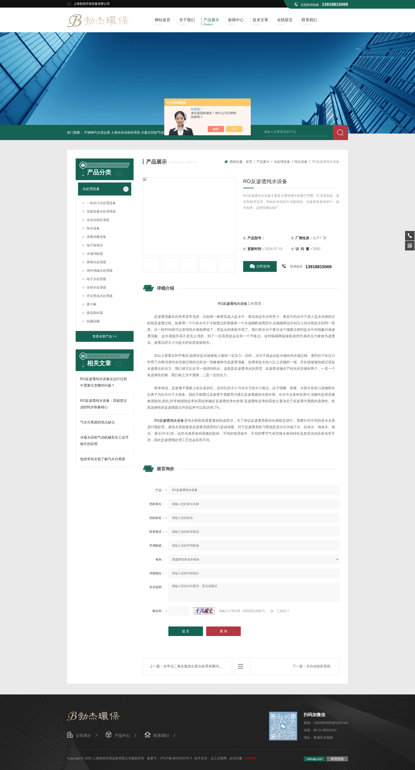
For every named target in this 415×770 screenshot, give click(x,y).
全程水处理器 (96, 287)
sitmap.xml (314, 759)
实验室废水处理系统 (101, 211)
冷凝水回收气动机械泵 (157, 132)
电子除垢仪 (95, 245)
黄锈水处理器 (96, 262)
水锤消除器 (95, 253)
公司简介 (83, 735)
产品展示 (263, 161)
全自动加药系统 (98, 220)
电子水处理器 (96, 279)
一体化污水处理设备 (101, 203)
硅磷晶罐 (93, 321)
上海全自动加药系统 (125, 132)
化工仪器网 (219, 758)
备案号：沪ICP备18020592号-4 (169, 758)
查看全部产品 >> (105, 336)
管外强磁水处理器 (100, 270)
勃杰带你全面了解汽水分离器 (102, 459)
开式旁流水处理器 (100, 296)
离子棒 (91, 304)
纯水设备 (93, 228)
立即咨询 (263, 266)
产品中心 (122, 735)
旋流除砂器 (95, 313)
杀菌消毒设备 (96, 237)
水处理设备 (91, 189)
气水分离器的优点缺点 (97, 422)
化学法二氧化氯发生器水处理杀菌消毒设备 (196, 666)
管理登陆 (337, 759)
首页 (249, 161)
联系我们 (161, 735)
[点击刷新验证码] (204, 611)
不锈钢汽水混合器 (97, 132)
